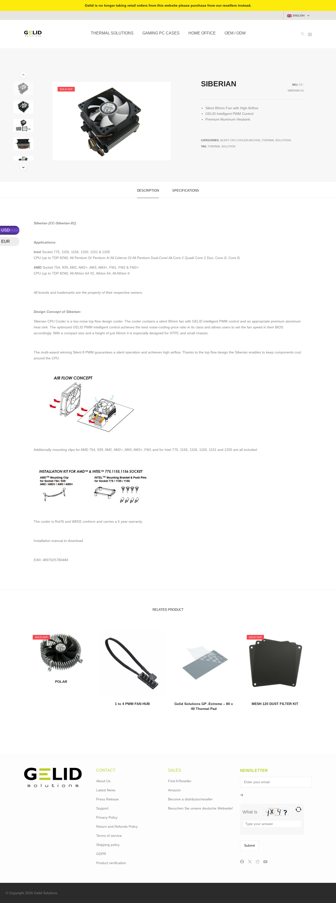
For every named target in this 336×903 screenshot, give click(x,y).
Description (148, 190)
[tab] (148, 190)
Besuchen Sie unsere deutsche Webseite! (200, 808)
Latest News (105, 790)
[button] (23, 167)
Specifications (185, 190)
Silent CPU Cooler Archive (240, 140)
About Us (103, 781)
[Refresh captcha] (298, 809)
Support (102, 808)
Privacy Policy (107, 817)
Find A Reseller (179, 781)
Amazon (174, 790)
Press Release (107, 799)
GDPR (101, 854)
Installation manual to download (58, 541)
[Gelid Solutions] (33, 34)
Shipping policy (108, 845)
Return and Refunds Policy (117, 826)
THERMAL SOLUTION (221, 146)
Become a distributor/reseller (190, 799)
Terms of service (109, 836)
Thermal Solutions (276, 140)
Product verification (111, 863)
